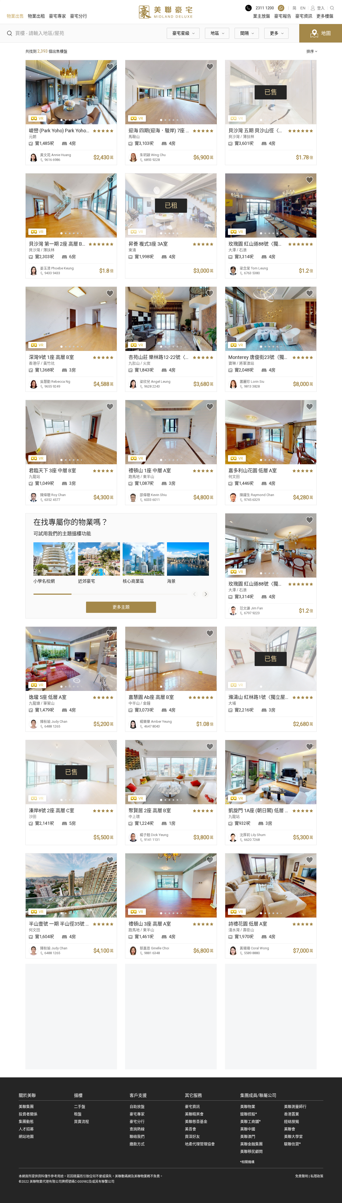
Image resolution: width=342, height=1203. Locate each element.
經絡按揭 (291, 1121)
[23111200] (281, 8)
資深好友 (192, 1136)
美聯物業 (247, 1106)
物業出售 (15, 16)
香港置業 (291, 1114)
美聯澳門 (247, 1136)
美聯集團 (26, 1106)
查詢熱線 (137, 1129)
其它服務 (193, 1095)
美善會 (190, 1129)
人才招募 (26, 1129)
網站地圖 (26, 1136)
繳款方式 (137, 1144)
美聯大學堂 (293, 1136)
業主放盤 (261, 16)
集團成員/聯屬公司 (258, 1095)
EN (302, 8)
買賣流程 (81, 1121)
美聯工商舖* (250, 1121)
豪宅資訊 (303, 16)
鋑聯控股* (248, 1114)
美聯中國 (247, 1129)
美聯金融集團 (251, 1144)
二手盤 (79, 1106)
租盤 (77, 1114)
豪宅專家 (57, 16)
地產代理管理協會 (200, 1144)
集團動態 (26, 1121)
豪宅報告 (282, 16)
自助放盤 (137, 1106)
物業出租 (36, 16)
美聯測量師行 (295, 1106)
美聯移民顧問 (251, 1151)
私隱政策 (316, 1176)
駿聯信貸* (292, 1144)
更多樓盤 (324, 16)
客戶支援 (138, 1095)
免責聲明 (301, 1176)
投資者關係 (28, 1114)
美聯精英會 (194, 1114)
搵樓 (78, 1095)
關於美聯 (27, 1095)
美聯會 (289, 1129)
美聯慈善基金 (196, 1121)
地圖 (326, 33)
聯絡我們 (137, 1136)
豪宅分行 (78, 16)
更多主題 (121, 607)
